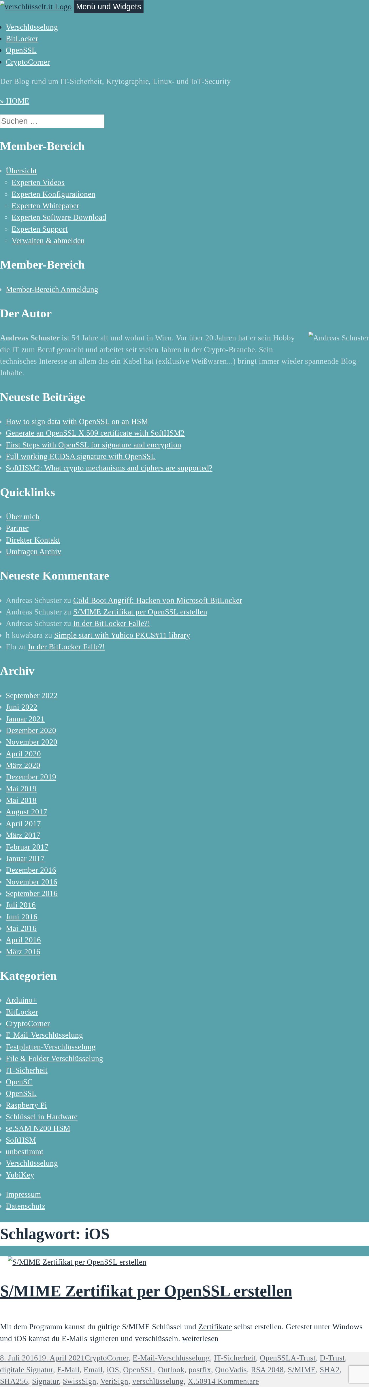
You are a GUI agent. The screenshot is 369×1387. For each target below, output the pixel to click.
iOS (113, 1369)
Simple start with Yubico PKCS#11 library (122, 635)
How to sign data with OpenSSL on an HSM (77, 421)
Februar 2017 (27, 847)
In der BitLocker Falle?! (111, 623)
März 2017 (23, 835)
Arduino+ (21, 1000)
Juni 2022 (21, 707)
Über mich (22, 516)
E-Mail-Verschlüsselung (44, 1035)
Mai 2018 (21, 800)
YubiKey (20, 1175)
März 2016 (23, 951)
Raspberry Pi (26, 1105)
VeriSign (114, 1381)
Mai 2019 (21, 788)
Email (93, 1369)
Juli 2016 (21, 905)
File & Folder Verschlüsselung (54, 1058)
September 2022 (32, 695)
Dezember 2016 (31, 870)
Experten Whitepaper (45, 205)
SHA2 (330, 1369)
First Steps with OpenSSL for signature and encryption (93, 445)
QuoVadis (231, 1369)
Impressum (23, 1194)
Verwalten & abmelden (48, 240)
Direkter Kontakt (33, 540)
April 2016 (23, 940)
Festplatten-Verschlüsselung (51, 1047)
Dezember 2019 (31, 777)
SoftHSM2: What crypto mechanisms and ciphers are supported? (109, 468)
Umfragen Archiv (33, 551)
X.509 (198, 1381)
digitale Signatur (26, 1369)
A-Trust (303, 1358)
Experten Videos (38, 182)
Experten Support (40, 229)
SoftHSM (21, 1140)
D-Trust (332, 1358)
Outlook (171, 1369)
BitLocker (22, 38)
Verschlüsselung (32, 27)
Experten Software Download (59, 217)
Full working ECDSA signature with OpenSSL (81, 456)
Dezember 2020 (31, 730)
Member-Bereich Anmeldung (52, 289)
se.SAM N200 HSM (38, 1128)
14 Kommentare (233, 1381)
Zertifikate (215, 1326)
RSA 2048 (267, 1369)
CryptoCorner (28, 62)
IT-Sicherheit (27, 1070)
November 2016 (31, 882)
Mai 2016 (21, 928)
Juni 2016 (21, 916)
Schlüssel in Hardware (42, 1116)
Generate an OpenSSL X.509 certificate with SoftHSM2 (95, 433)
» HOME (14, 101)
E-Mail (68, 1369)
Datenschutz (25, 1206)
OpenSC (19, 1081)
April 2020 (23, 753)
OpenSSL (21, 50)
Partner (17, 528)
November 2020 (31, 742)
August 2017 (26, 811)
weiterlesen (200, 1338)
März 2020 (23, 765)
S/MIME (302, 1369)
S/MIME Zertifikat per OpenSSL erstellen (140, 612)
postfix (200, 1369)
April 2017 (23, 823)
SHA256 (14, 1381)
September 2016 (32, 893)
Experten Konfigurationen (53, 194)
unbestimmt (25, 1151)
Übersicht (21, 170)
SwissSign (79, 1381)
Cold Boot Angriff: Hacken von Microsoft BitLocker (157, 600)
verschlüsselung (158, 1381)
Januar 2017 (25, 858)
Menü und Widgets (108, 6)
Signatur (45, 1381)
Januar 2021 (25, 719)
